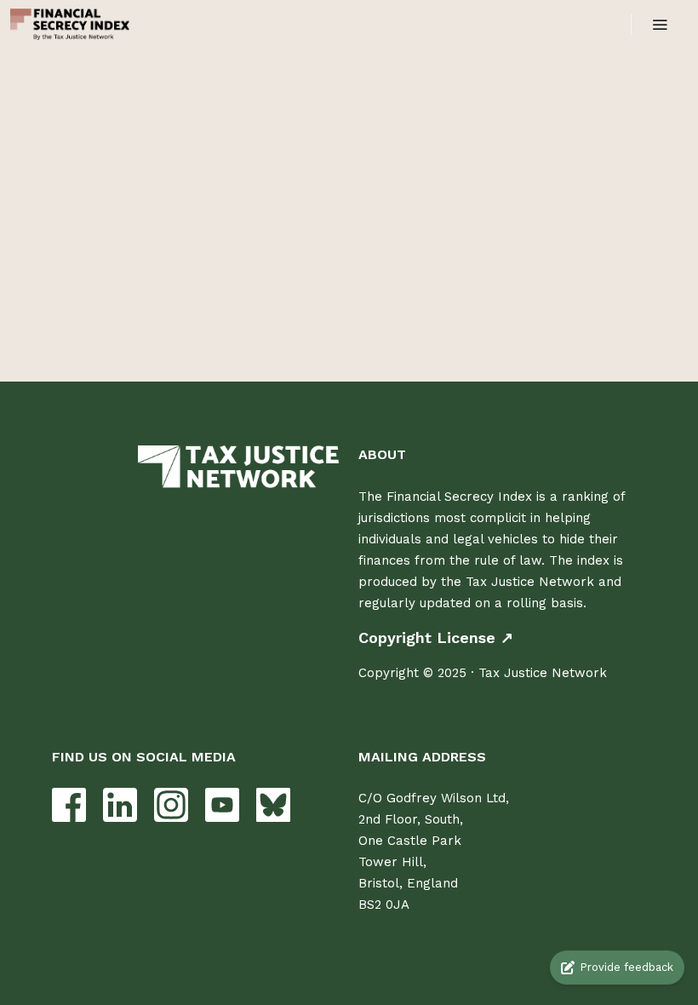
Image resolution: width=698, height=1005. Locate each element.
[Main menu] (659, 25)
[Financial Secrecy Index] (69, 24)
